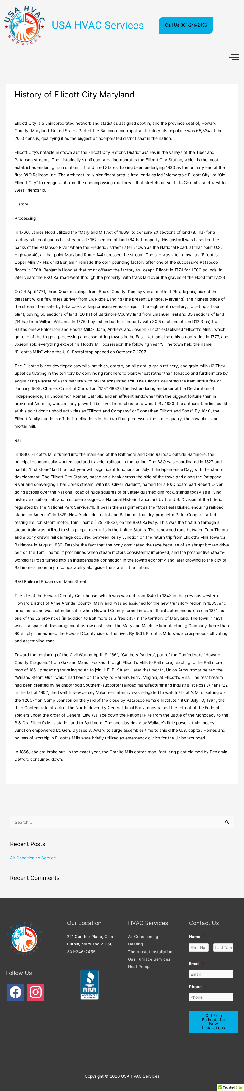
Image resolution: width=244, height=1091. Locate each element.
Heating (135, 944)
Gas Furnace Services (149, 959)
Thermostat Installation (150, 951)
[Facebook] (15, 992)
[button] (233, 57)
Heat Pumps (139, 966)
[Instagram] (35, 992)
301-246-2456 (81, 951)
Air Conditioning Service (33, 858)
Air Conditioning (143, 936)
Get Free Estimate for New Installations (213, 1021)
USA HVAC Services (98, 25)
